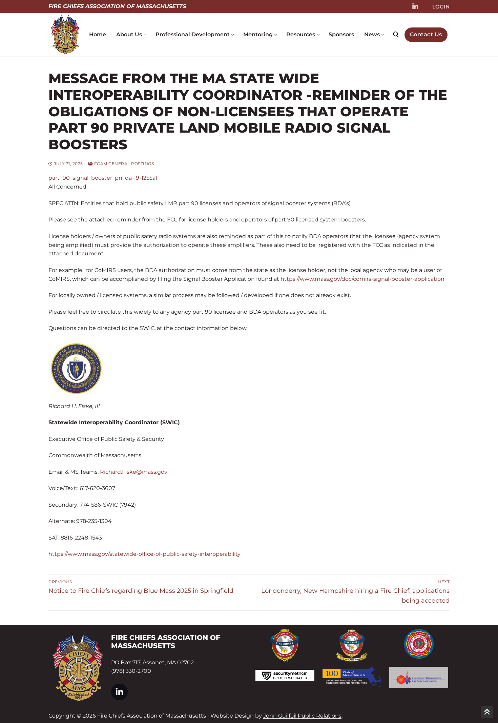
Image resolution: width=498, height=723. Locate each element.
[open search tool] (396, 35)
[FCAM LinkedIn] (119, 692)
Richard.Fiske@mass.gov (133, 472)
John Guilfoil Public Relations (302, 715)
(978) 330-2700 (131, 671)
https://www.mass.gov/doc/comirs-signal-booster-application (362, 279)
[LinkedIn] (415, 7)
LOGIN (441, 6)
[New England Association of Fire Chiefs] (352, 645)
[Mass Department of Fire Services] (418, 644)
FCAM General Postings (123, 163)
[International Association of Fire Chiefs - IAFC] (284, 645)
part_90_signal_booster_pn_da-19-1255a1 (103, 178)
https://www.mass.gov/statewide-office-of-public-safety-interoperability (144, 554)
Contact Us (426, 34)
